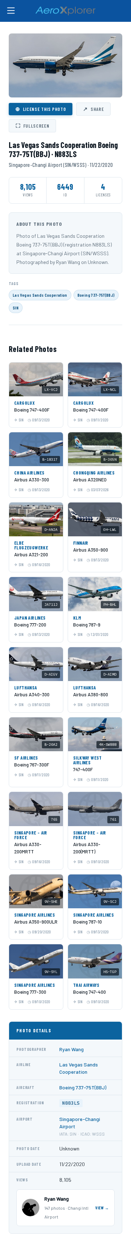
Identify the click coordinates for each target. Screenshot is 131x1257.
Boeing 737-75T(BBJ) (96, 294)
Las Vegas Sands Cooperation (40, 294)
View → (102, 1207)
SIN (16, 307)
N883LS (71, 1103)
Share (93, 108)
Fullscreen (32, 125)
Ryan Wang (71, 1049)
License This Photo (40, 108)
